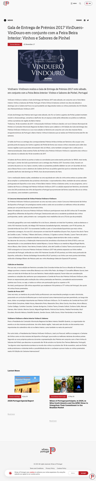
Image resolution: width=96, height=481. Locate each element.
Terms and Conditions (37, 468)
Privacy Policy (50, 468)
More (73, 473)
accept (83, 473)
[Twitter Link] (87, 20)
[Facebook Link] (84, 20)
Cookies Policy (61, 468)
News (10, 20)
